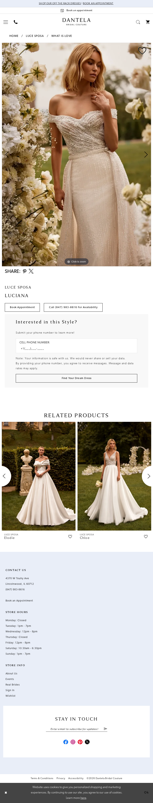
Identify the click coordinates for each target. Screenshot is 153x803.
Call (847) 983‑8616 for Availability (73, 307)
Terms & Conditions (42, 778)
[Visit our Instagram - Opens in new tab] (73, 742)
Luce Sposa (35, 36)
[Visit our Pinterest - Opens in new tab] (80, 742)
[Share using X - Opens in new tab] (31, 271)
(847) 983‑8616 (15, 589)
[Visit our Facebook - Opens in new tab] (65, 742)
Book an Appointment (98, 3)
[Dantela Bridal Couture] (77, 21)
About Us (11, 673)
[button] (6, 22)
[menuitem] (6, 22)
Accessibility (75, 778)
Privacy (61, 778)
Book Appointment (22, 307)
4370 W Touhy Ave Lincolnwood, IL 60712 (20, 581)
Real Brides (13, 685)
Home (14, 36)
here (83, 798)
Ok (146, 792)
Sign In (10, 690)
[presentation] (39, 476)
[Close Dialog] (6, 792)
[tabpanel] (76, 154)
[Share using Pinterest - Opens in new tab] (24, 271)
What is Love (61, 36)
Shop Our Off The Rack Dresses (60, 3)
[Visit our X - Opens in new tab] (87, 742)
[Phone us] (16, 22)
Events (10, 679)
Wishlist (11, 696)
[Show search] (138, 22)
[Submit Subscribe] (105, 729)
